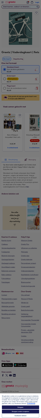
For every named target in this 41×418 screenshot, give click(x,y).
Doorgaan (20, 407)
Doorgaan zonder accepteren (20, 411)
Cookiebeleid (31, 403)
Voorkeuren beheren (20, 415)
